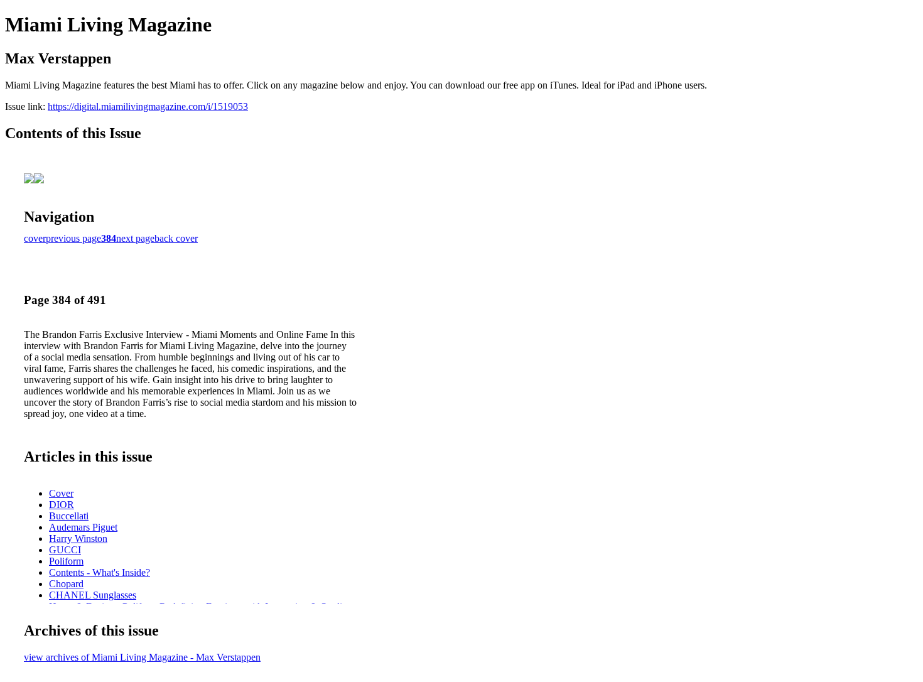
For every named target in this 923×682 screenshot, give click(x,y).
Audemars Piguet (83, 527)
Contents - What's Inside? (99, 572)
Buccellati (69, 516)
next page (135, 238)
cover (35, 238)
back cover (176, 238)
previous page (73, 238)
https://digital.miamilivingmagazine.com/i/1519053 (148, 106)
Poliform (66, 561)
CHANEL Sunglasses (92, 595)
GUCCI (65, 549)
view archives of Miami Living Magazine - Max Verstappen (142, 657)
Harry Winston (78, 538)
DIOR (61, 504)
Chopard (66, 583)
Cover (61, 493)
